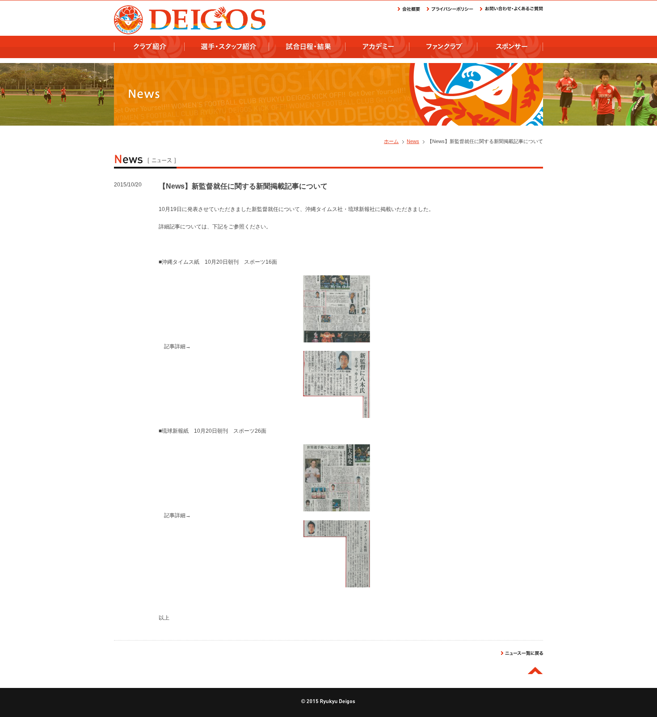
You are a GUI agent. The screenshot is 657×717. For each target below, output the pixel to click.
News (413, 141)
